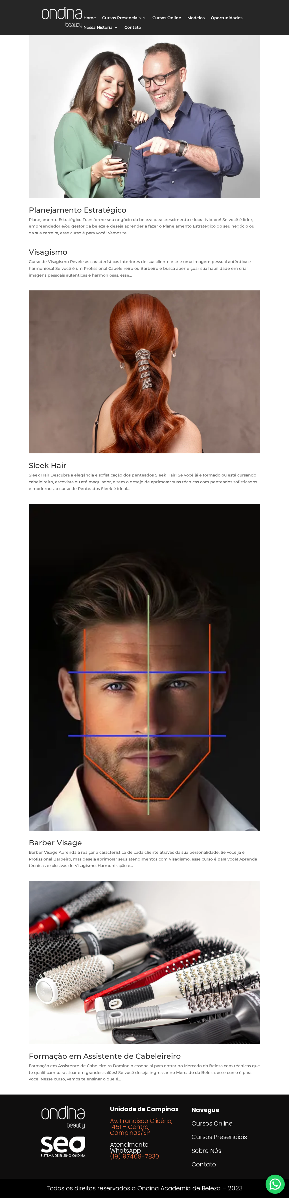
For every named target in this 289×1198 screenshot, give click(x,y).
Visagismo (48, 252)
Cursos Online (166, 18)
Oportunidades (226, 18)
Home (90, 18)
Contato (132, 27)
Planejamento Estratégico (77, 210)
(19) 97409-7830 (134, 1156)
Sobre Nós (206, 1151)
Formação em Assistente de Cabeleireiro (105, 1056)
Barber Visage (55, 842)
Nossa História (98, 27)
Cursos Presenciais (121, 18)
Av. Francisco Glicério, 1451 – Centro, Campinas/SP (141, 1127)
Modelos (196, 18)
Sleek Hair (47, 465)
